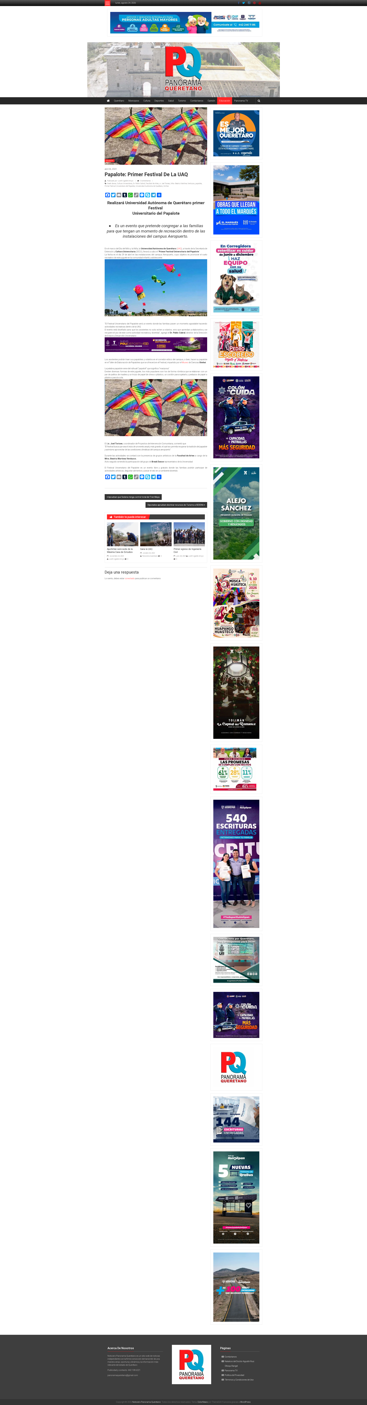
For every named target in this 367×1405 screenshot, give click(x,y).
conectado (130, 578)
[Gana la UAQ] (155, 534)
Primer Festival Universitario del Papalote (120, 186)
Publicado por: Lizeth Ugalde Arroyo (120, 181)
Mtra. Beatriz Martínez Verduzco (183, 184)
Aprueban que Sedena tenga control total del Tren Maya (134, 497)
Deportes (159, 100)
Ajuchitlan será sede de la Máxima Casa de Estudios (120, 550)
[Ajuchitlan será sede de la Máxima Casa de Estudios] (122, 534)
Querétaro (119, 100)
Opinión (211, 100)
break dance (111, 184)
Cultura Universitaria (124, 184)
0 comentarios (145, 181)
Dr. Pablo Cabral (139, 184)
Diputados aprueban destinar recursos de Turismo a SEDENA (176, 505)
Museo (184, 362)
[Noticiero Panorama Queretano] (183, 69)
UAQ (179, 248)
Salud (171, 100)
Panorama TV (241, 100)
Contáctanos (196, 100)
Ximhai (166, 186)
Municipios (133, 100)
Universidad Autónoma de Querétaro (149, 186)
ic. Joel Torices (165, 184)
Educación (224, 100)
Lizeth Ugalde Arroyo (116, 559)
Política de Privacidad (234, 1375)
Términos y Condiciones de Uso (239, 1380)
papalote (198, 184)
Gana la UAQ (146, 549)
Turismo (182, 100)
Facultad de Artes (152, 184)
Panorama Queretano (150, 556)
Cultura (146, 100)
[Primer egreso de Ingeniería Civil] (189, 534)
